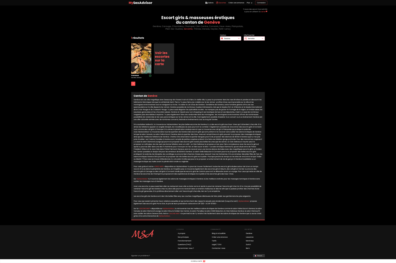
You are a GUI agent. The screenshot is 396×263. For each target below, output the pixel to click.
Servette (188, 28)
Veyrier (214, 28)
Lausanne (249, 237)
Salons (210, 3)
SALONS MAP (145, 208)
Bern (248, 248)
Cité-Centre (201, 26)
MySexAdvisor (142, 179)
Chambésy (178, 26)
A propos (181, 233)
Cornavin (214, 26)
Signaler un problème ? (140, 255)
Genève (157, 26)
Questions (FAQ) (184, 244)
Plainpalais (237, 26)
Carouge (166, 26)
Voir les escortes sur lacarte (162, 58)
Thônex (197, 28)
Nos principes (183, 237)
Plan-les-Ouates (174, 28)
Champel (189, 26)
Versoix (206, 28)
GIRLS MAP (159, 166)
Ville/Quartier (249, 35)
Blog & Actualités (219, 233)
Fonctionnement (184, 241)
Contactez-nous (218, 248)
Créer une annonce (236, 3)
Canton (223, 35)
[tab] (135, 72)
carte (263, 11)
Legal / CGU (216, 244)
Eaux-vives (225, 26)
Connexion (261, 3)
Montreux (250, 241)
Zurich (248, 244)
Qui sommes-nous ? (186, 248)
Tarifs (214, 241)
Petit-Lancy (225, 28)
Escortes (222, 3)
